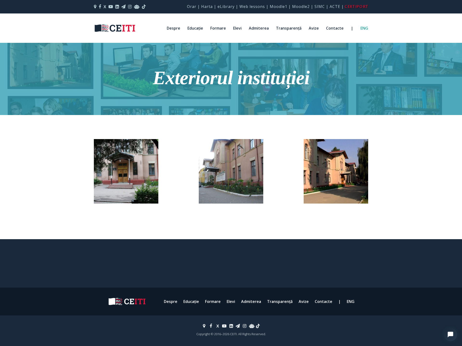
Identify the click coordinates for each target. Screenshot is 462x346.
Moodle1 (278, 6)
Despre (173, 28)
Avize (314, 28)
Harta (207, 6)
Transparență (289, 28)
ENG (364, 28)
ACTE (335, 6)
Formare (218, 28)
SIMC (319, 6)
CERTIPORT (357, 6)
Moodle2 (301, 6)
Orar (191, 6)
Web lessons (252, 6)
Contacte (335, 28)
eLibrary (226, 6)
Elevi (237, 28)
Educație (195, 28)
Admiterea (259, 28)
